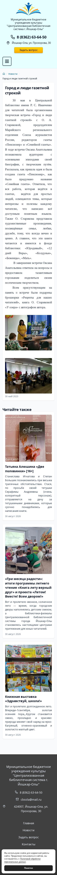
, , (31, 809)
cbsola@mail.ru (31, 799)
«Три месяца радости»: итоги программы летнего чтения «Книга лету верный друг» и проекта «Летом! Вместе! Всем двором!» (28, 587)
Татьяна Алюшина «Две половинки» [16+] (24, 468)
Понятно (28, 868)
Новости (12, 73)
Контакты (28, 844)
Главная (28, 823)
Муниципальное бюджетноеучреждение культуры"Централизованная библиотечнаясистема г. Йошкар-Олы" (28, 24)
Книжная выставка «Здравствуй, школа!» (23, 698)
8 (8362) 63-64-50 (31, 792)
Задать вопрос (28, 50)
